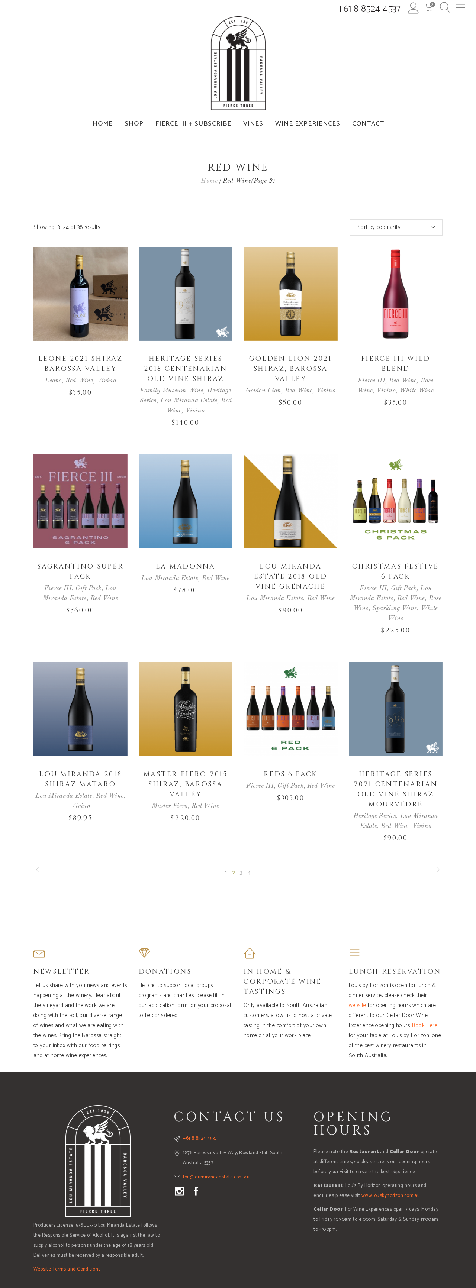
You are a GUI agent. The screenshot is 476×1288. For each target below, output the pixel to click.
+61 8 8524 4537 (369, 9)
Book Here (424, 1025)
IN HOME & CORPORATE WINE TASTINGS (283, 981)
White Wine (416, 391)
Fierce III (371, 381)
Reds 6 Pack (290, 774)
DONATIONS (165, 971)
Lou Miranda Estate (188, 401)
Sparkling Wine (394, 608)
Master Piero (169, 806)
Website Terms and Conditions (67, 1269)
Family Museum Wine (171, 391)
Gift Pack (88, 588)
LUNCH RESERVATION (395, 971)
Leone (53, 381)
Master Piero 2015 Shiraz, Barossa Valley (186, 784)
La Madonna (185, 566)
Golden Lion (263, 391)
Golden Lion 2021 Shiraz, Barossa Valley (290, 369)
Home (209, 181)
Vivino (106, 381)
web (353, 1005)
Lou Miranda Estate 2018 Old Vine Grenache (291, 576)
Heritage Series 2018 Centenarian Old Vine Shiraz (185, 369)
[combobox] (396, 227)
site (362, 1005)
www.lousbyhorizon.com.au (390, 1196)
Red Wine (79, 381)
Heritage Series (374, 816)
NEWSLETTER (61, 971)
